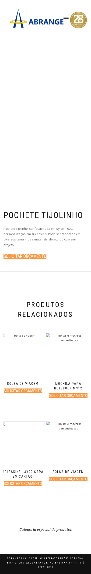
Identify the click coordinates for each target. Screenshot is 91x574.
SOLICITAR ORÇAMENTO (25, 256)
